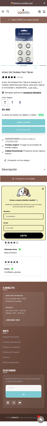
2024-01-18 (8, 265)
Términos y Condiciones (11, 347)
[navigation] (4, 65)
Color (7, 97)
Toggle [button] (44, 169)
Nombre (7, 211)
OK (23, 394)
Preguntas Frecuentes (11, 337)
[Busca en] (8, 11)
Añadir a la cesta (23, 122)
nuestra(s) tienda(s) (32, 92)
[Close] (43, 189)
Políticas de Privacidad (11, 352)
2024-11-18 (8, 245)
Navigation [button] (3, 11)
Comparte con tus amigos (19, 160)
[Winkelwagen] (44, 11)
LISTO (23, 235)
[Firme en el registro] (39, 11)
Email (6, 223)
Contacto (6, 357)
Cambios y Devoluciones (12, 342)
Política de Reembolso (11, 362)
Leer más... (33, 87)
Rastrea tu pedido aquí (23, 3)
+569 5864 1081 (13, 320)
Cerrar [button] (44, 3)
